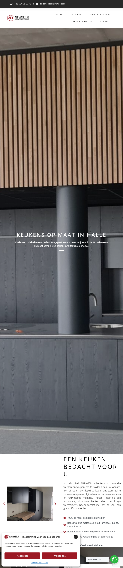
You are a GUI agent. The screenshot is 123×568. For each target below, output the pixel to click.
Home (59, 15)
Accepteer (22, 555)
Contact (105, 21)
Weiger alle (60, 555)
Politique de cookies (39, 563)
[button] (75, 536)
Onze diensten (98, 15)
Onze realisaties (82, 21)
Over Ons (76, 15)
